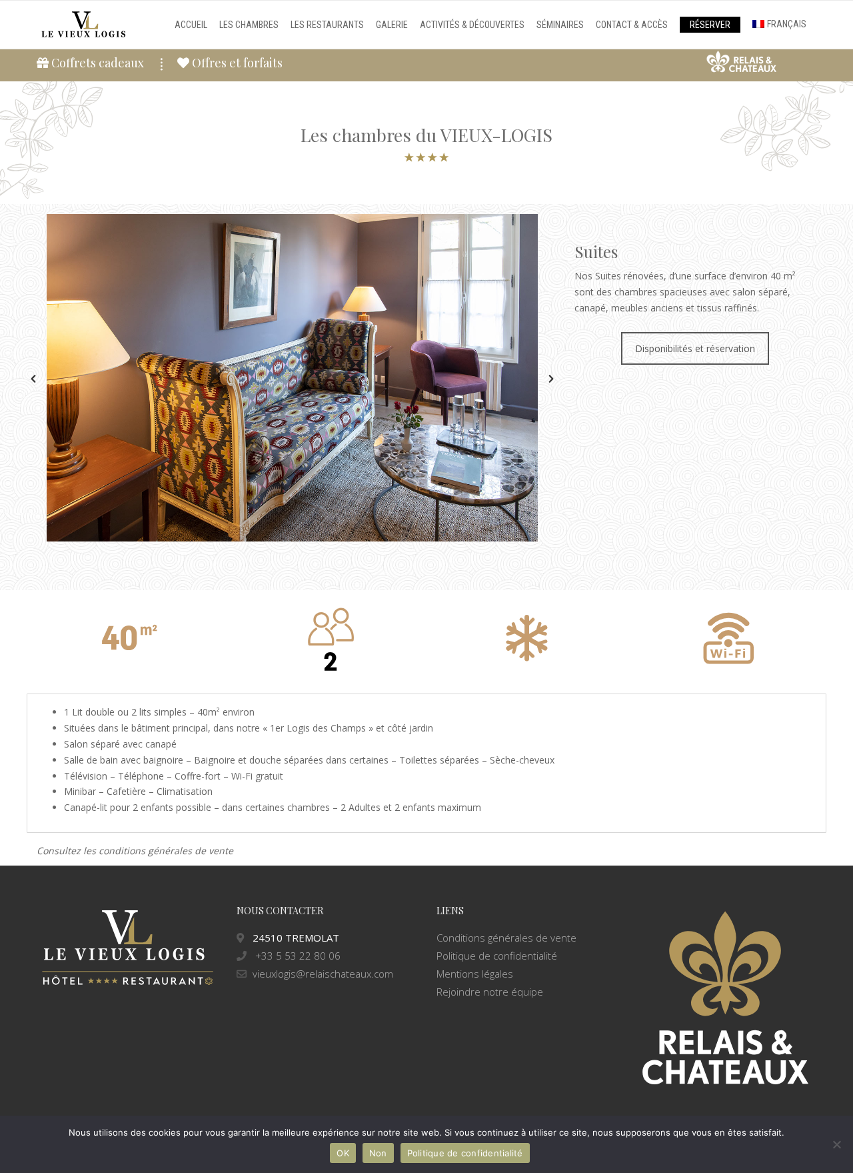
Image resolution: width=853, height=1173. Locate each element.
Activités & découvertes (472, 24)
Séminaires (560, 24)
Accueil (191, 24)
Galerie (392, 24)
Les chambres (249, 24)
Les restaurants (327, 24)
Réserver (710, 24)
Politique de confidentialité (496, 955)
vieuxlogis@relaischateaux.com (323, 973)
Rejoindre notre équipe (489, 991)
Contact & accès (632, 24)
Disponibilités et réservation (695, 348)
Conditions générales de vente (506, 937)
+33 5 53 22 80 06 (297, 955)
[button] (33, 378)
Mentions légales (474, 973)
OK (343, 1153)
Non (378, 1153)
